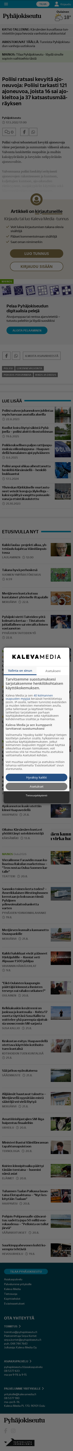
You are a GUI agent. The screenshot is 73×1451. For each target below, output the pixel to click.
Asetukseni (53, 671)
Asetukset (36, 786)
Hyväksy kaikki (36, 777)
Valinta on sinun (20, 670)
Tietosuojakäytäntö (36, 795)
